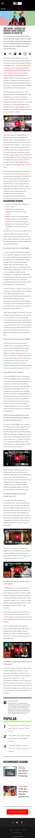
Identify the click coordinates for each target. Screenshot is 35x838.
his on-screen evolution (12, 112)
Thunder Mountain (12, 619)
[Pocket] (20, 53)
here (23, 88)
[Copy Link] (25, 53)
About (11, 830)
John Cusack (27, 358)
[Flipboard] (15, 53)
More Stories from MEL (17, 812)
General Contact (17, 832)
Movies (3, 9)
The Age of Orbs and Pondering (23, 773)
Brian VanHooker (10, 9)
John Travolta (10, 355)
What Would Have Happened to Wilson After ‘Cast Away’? (15, 211)
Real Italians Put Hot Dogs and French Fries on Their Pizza (18, 728)
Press (24, 830)
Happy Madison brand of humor (19, 155)
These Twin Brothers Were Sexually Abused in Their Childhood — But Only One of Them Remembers (17, 219)
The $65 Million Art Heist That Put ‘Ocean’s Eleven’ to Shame (19, 748)
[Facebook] (10, 53)
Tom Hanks (16, 427)
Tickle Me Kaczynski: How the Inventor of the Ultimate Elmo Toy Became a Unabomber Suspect (24, 793)
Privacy (18, 830)
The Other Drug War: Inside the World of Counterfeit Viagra (19, 738)
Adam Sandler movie (21, 107)
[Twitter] (5, 53)
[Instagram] (30, 53)
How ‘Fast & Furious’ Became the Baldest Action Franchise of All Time (17, 226)
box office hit (7, 104)
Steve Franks (21, 174)
